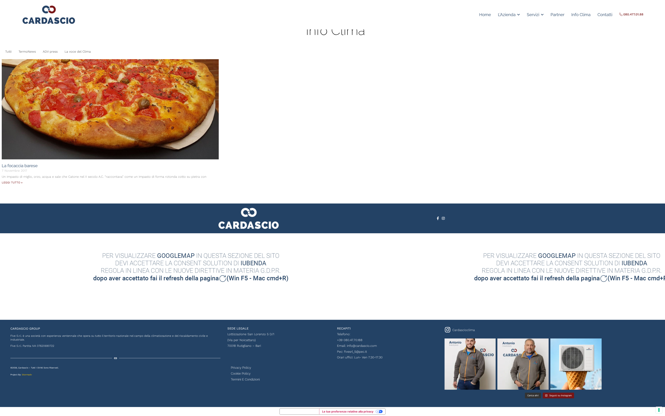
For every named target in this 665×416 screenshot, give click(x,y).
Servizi (533, 14)
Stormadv (27, 374)
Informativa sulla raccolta (299, 411)
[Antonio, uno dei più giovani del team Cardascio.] (470, 364)
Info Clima (581, 14)
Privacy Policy (241, 367)
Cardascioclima (463, 330)
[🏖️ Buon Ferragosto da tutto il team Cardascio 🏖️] (576, 364)
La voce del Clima (78, 51)
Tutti (8, 51)
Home (485, 14)
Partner (557, 14)
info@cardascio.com (362, 345)
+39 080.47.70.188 (349, 340)
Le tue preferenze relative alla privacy (347, 411)
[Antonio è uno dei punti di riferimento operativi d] (523, 364)
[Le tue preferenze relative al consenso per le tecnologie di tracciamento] (659, 410)
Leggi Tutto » (12, 182)
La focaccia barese (20, 165)
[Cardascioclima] (448, 330)
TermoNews (27, 51)
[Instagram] (443, 218)
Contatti (604, 14)
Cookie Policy (241, 373)
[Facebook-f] (438, 218)
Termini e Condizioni (245, 379)
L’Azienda (507, 14)
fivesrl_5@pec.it (355, 351)
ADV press (50, 51)
